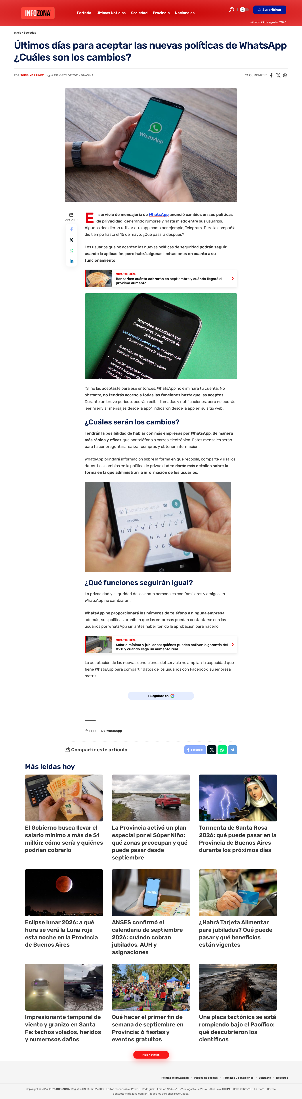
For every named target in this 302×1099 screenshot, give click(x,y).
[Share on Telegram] (232, 749)
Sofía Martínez (32, 75)
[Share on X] (278, 75)
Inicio (17, 32)
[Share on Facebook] (271, 75)
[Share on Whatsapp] (285, 75)
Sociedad (30, 32)
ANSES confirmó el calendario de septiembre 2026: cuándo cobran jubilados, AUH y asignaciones (147, 937)
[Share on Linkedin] (71, 261)
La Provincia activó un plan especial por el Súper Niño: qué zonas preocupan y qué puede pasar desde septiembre (149, 842)
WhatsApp (159, 214)
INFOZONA (63, 1089)
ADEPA (226, 1089)
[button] (231, 10)
